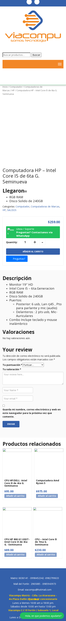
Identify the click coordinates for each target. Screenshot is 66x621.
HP (13, 90)
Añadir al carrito (33, 251)
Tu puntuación (12, 364)
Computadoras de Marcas (45, 206)
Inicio (5, 86)
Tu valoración (12, 369)
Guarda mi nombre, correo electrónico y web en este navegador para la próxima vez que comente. (32, 413)
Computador (16, 86)
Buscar (36, 54)
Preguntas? (19, 258)
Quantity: (12, 242)
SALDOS (11, 210)
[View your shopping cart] (51, 64)
